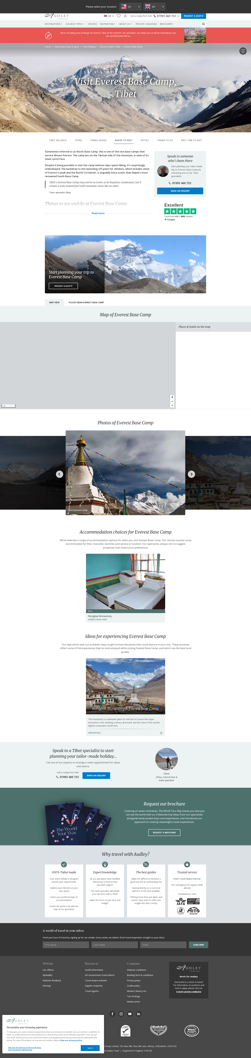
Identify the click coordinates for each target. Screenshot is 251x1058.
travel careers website (188, 991)
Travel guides (98, 140)
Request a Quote (63, 286)
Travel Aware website (96, 980)
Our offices (48, 969)
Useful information (94, 969)
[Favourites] (119, 16)
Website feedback (52, 980)
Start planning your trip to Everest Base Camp (71, 274)
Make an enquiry (180, 190)
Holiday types (74, 24)
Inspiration (106, 24)
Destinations (52, 24)
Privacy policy (133, 980)
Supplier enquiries (94, 985)
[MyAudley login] (125, 16)
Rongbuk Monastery (100, 616)
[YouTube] (130, 1014)
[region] (88, 365)
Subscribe (198, 944)
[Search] (203, 24)
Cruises (92, 24)
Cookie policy (133, 985)
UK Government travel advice (99, 975)
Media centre (133, 1001)
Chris (68, 192)
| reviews (178, 216)
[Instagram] (121, 1014)
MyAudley (47, 975)
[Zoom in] (172, 397)
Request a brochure (164, 832)
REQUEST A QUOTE (193, 16)
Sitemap (47, 985)
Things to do (165, 140)
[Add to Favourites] (243, 51)
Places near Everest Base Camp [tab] (86, 302)
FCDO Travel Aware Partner (187, 878)
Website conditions (136, 969)
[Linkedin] (138, 1014)
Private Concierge (146, 24)
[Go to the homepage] (57, 15)
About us (124, 24)
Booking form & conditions (140, 975)
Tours (78, 140)
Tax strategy (133, 996)
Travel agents (92, 991)
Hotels (145, 140)
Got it (90, 1048)
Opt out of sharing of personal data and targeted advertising (24, 1048)
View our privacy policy (71, 1040)
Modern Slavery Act (136, 991)
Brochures (166, 24)
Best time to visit (191, 140)
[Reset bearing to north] (172, 405)
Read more (98, 213)
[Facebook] (112, 1014)
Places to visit (123, 140)
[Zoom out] (172, 401)
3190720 (148, 1050)
